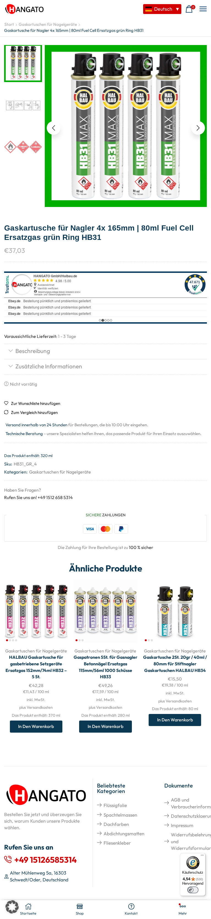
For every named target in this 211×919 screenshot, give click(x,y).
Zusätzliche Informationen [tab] (48, 366)
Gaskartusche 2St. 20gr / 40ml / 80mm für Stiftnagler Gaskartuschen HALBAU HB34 (175, 663)
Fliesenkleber (117, 843)
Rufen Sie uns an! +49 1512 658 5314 (38, 497)
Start (9, 24)
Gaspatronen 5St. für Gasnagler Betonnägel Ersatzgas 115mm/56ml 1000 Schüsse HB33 (105, 667)
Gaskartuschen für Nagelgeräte (48, 24)
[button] (190, 9)
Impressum (182, 825)
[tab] (105, 351)
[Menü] (202, 856)
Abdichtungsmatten (124, 833)
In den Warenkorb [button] (36, 726)
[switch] (192, 890)
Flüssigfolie (115, 805)
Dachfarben (116, 824)
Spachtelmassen (120, 815)
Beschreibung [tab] (32, 350)
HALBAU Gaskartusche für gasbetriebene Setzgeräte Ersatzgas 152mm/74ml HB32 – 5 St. (36, 667)
